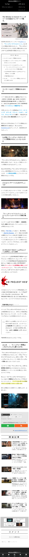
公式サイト (23, 41)
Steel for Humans (9, 233)
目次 (12, 55)
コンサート (19, 416)
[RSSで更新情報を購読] (21, 425)
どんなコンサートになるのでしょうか (13, 65)
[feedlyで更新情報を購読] (7, 425)
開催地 (10, 419)
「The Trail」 (8, 230)
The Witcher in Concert (17, 414)
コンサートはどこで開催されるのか (12, 58)
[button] (26, 329)
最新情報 (5, 419)
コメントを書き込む (14, 537)
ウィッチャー (12, 416)
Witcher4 (5, 416)
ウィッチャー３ (6, 414)
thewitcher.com (5, 127)
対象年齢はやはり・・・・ (11, 76)
